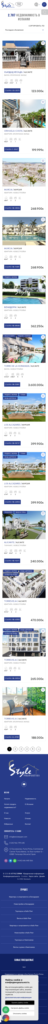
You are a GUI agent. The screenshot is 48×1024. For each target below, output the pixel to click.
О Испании (29, 804)
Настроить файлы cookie (20, 1008)
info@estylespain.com (18, 837)
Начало (7, 799)
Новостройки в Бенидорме (24, 904)
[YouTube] (24, 784)
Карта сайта (33, 876)
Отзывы (28, 819)
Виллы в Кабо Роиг (24, 918)
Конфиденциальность (11, 876)
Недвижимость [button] (30, 799)
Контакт (28, 824)
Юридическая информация (33, 874)
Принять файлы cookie (20, 1003)
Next (43, 55)
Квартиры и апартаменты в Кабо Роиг (24, 925)
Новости (7, 819)
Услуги (27, 813)
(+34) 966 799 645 (17, 843)
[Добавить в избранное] (43, 43)
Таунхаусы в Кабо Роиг (24, 911)
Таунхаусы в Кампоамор (24, 940)
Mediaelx (27, 879)
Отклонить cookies (20, 1013)
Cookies (24, 876)
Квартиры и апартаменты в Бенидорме (24, 897)
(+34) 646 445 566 (25, 861)
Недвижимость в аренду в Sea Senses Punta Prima (24, 974)
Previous (4, 55)
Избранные (8, 824)
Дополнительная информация (18, 997)
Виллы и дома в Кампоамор (24, 947)
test (24, 967)
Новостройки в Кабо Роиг (24, 933)
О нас (6, 813)
